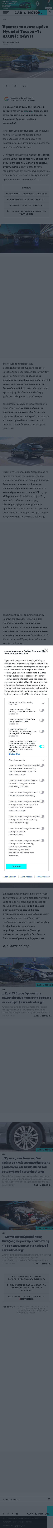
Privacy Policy (43, 877)
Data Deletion (10, 877)
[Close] (47, 651)
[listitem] (26, 703)
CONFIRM (16, 866)
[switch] (41, 710)
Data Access (26, 877)
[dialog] (26, 764)
